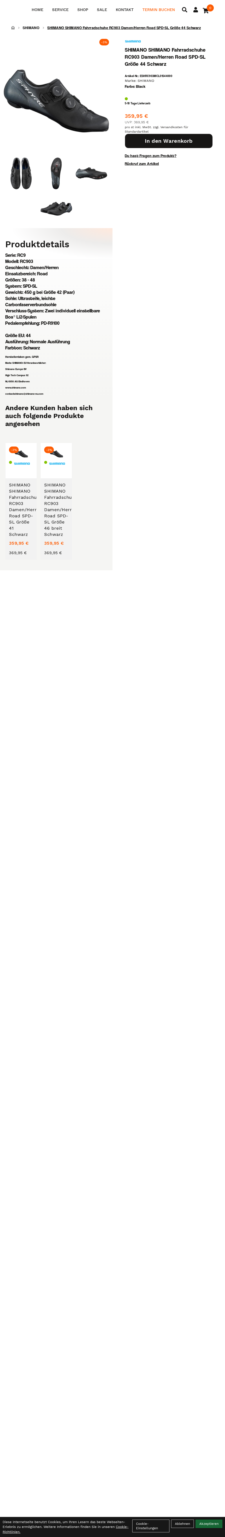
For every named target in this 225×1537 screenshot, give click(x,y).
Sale (102, 9)
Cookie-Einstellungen (147, 1526)
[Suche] (184, 9)
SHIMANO (31, 27)
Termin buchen (158, 9)
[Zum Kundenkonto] (195, 10)
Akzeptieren (209, 1524)
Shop (82, 9)
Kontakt (125, 9)
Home (37, 9)
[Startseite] (13, 28)
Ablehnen (182, 1524)
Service (60, 9)
